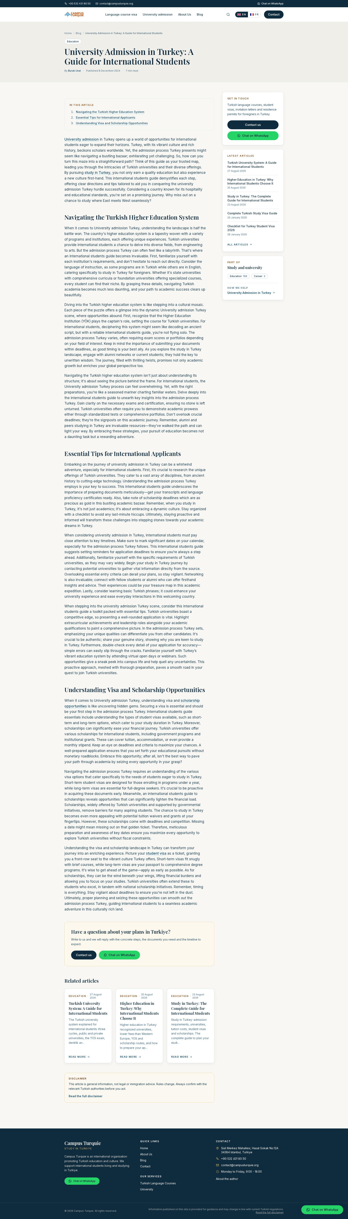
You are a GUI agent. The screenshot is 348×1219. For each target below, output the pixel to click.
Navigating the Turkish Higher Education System (110, 112)
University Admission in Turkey (249, 292)
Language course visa (121, 14)
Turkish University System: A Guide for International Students (88, 1008)
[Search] (228, 14)
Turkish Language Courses (158, 1183)
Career (259, 275)
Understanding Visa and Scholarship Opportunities (112, 123)
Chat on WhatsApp (272, 3)
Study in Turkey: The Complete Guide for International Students (190, 1008)
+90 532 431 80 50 (79, 3)
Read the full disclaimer (86, 1096)
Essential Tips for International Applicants (105, 117)
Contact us (84, 955)
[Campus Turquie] (74, 14)
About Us (184, 14)
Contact (274, 14)
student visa (156, 853)
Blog (200, 14)
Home (68, 33)
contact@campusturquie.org (116, 3)
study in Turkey (97, 173)
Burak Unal (74, 70)
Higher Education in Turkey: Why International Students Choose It (139, 1011)
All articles (237, 244)
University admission (158, 14)
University (146, 1189)
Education (73, 41)
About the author (227, 1178)
